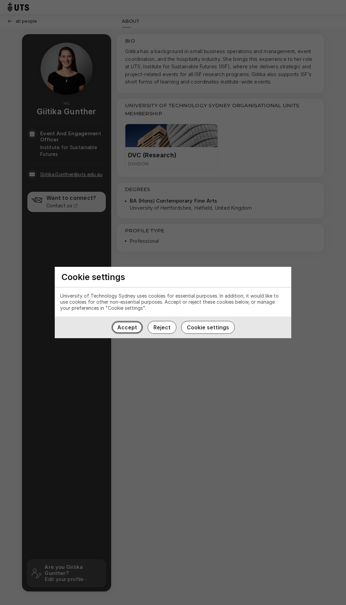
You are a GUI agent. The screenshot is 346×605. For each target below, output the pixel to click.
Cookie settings (208, 327)
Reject (162, 327)
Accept (127, 327)
